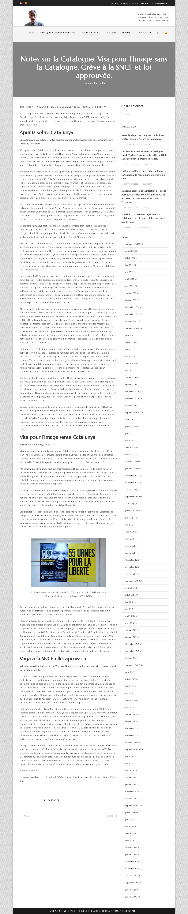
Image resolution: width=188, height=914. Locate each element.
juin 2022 (129, 265)
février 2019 (130, 546)
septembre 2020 (133, 412)
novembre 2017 (132, 651)
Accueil (30, 33)
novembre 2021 (132, 314)
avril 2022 (129, 279)
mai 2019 (129, 525)
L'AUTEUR (114, 3)
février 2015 (130, 847)
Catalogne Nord (90, 33)
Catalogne (112, 33)
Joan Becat (147, 144)
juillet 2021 (130, 342)
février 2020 (131, 461)
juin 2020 (129, 433)
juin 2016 (129, 756)
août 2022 (130, 251)
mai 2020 (129, 440)
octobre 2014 (131, 876)
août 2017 (129, 672)
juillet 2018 (130, 595)
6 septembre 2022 (131, 208)
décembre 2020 (132, 391)
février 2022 (130, 293)
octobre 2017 (131, 658)
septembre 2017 (132, 665)
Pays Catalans (145, 33)
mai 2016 (129, 763)
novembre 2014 (132, 868)
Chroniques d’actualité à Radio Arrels (58, 33)
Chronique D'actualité (94, 83)
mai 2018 (129, 609)
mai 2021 (129, 356)
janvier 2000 (131, 897)
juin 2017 (129, 686)
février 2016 (130, 777)
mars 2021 (129, 370)
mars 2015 (129, 840)
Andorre (126, 33)
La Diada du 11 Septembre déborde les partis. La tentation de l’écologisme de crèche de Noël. (144, 175)
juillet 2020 (130, 426)
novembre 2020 (132, 398)
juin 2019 (129, 518)
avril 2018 (129, 616)
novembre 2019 (132, 482)
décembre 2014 (132, 861)
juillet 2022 (130, 258)
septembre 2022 (132, 244)
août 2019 (129, 503)
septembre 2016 (132, 749)
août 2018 (129, 588)
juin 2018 (129, 602)
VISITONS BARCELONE (159, 3)
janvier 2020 (131, 468)
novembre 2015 (132, 791)
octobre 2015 (131, 798)
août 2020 (130, 419)
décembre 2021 (132, 307)
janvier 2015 (130, 854)
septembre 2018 (132, 581)
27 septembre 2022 (131, 144)
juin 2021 (129, 349)
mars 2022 (129, 286)
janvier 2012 (130, 890)
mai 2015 (129, 826)
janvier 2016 (130, 784)
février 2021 (130, 377)
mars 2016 (129, 770)
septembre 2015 (132, 805)
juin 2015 (129, 819)
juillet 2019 (130, 511)
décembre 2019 (132, 475)
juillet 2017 (130, 679)
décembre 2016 (132, 728)
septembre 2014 (132, 883)
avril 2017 (129, 700)
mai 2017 (129, 693)
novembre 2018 (132, 567)
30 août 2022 (129, 227)
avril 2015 (129, 833)
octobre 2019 (131, 489)
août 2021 (129, 335)
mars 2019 (129, 539)
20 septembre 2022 (131, 164)
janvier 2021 (130, 384)
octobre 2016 (131, 742)
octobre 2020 (131, 405)
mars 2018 (129, 623)
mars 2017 (129, 707)
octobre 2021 (131, 321)
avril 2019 (129, 532)
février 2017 (130, 714)
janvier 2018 (130, 637)
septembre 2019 (132, 496)
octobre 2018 (131, 574)
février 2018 (130, 630)
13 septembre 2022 (131, 184)
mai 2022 (129, 272)
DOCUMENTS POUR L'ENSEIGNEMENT (134, 3)
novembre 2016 (132, 735)
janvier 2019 (130, 553)
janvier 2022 (130, 300)
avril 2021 (129, 363)
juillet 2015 (130, 812)
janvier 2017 (130, 721)
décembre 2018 (132, 560)
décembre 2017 (132, 644)
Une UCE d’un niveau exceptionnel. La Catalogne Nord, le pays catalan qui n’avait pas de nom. (143, 218)
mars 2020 (130, 454)
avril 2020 (130, 447)
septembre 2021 (132, 328)
